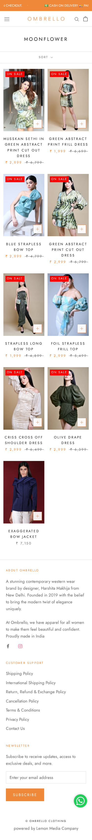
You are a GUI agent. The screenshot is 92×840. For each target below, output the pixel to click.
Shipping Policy (19, 673)
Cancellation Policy (22, 701)
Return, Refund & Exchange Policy (36, 692)
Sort (44, 57)
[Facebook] (8, 645)
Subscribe (25, 794)
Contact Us (15, 728)
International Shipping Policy (30, 683)
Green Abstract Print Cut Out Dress (68, 250)
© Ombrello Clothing (46, 821)
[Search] (77, 19)
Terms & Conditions (23, 710)
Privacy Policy (17, 719)
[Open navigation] (6, 19)
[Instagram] (20, 645)
